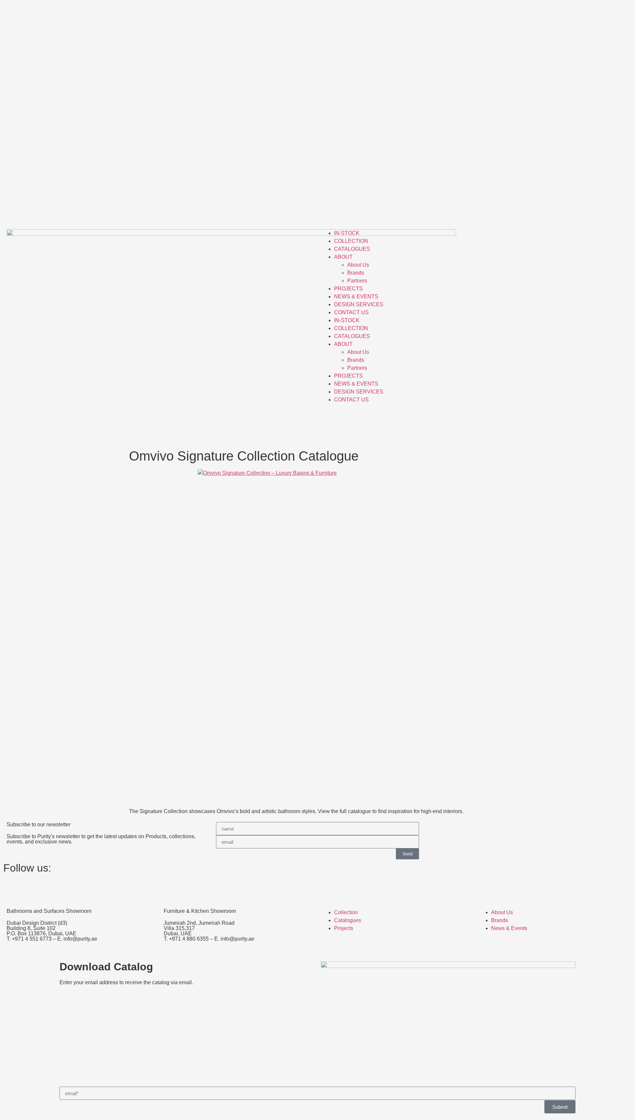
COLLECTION (351, 241)
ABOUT (343, 257)
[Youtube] (65, 888)
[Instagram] (11, 888)
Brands (355, 273)
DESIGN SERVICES (358, 304)
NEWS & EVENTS (356, 296)
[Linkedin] (47, 888)
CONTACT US (351, 312)
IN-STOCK (347, 233)
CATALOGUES (352, 249)
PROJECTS (348, 288)
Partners (357, 280)
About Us (358, 265)
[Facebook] (29, 888)
